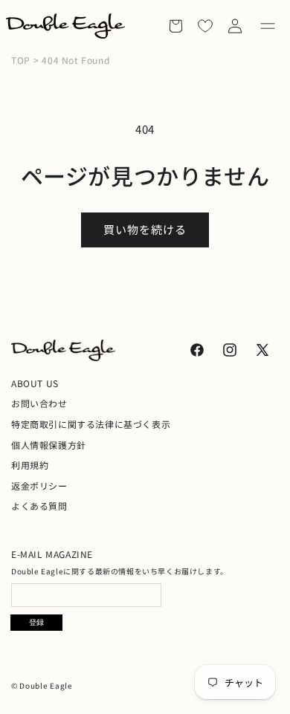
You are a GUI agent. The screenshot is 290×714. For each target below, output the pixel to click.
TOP (20, 60)
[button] (268, 26)
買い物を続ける (145, 229)
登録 (36, 622)
